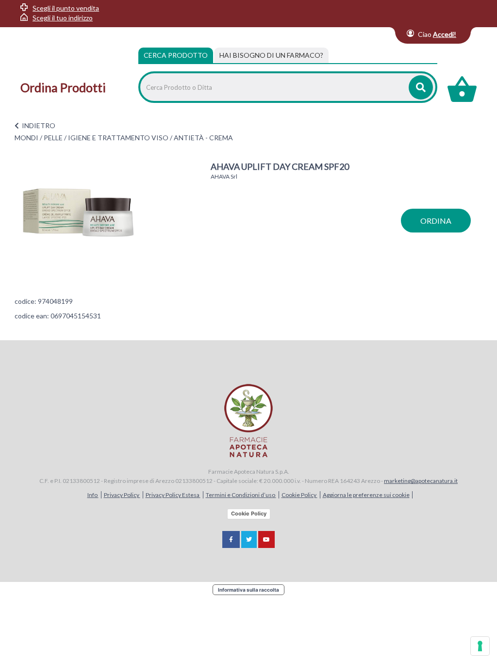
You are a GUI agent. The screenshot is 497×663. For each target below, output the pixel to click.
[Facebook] (231, 539)
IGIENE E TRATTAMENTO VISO (118, 137)
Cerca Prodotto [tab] (176, 55)
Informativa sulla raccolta (248, 590)
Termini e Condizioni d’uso (241, 494)
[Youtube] (266, 539)
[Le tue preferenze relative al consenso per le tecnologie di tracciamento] (480, 646)
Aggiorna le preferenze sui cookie (366, 494)
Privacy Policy (122, 494)
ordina (435, 220)
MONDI (26, 137)
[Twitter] (249, 539)
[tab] (271, 55)
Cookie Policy (299, 494)
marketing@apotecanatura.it (421, 480)
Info (93, 494)
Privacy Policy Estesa (173, 494)
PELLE (53, 137)
